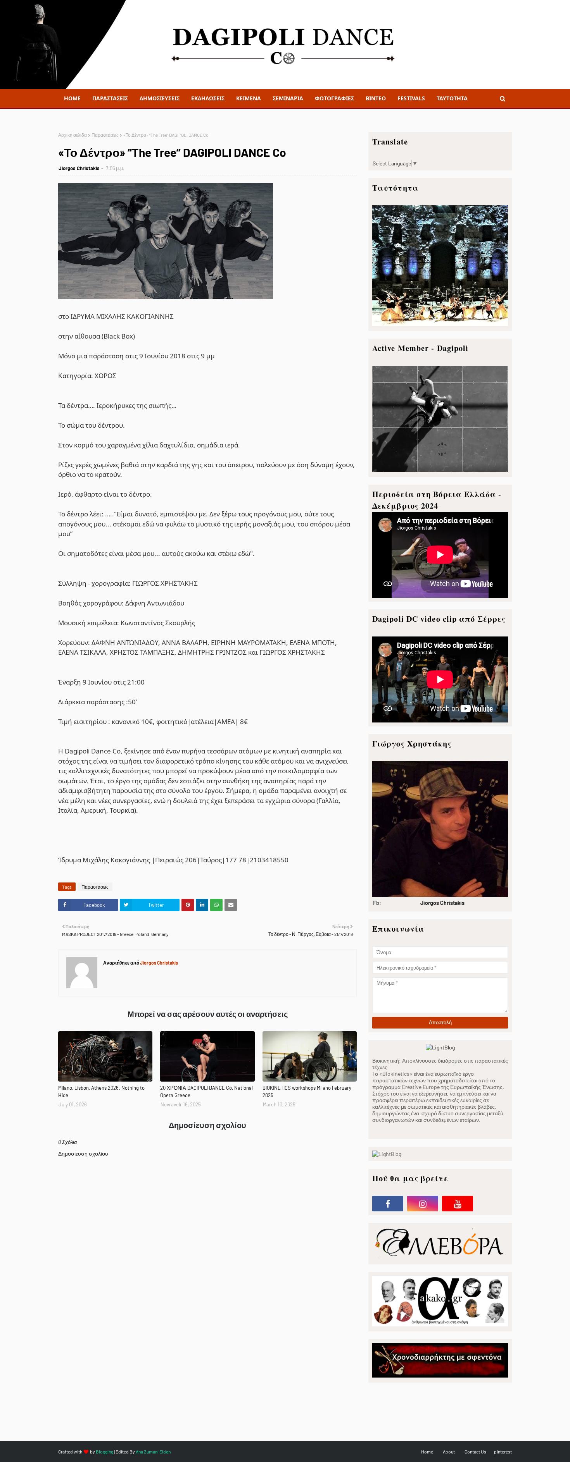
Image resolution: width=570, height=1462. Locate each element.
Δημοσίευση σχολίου (83, 1153)
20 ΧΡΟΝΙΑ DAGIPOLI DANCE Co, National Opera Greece (206, 1092)
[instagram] (422, 1203)
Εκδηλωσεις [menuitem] (208, 98)
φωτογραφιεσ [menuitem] (334, 98)
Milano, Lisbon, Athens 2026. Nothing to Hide (101, 1092)
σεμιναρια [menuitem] (288, 98)
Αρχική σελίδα (72, 135)
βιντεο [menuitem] (376, 98)
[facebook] (387, 1203)
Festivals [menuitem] (411, 98)
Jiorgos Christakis (79, 168)
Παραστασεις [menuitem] (110, 98)
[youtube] (457, 1203)
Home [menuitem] (72, 98)
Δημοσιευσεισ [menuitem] (160, 98)
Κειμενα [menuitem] (248, 98)
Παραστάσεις (105, 135)
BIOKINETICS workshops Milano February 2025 (307, 1092)
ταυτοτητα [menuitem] (452, 98)
